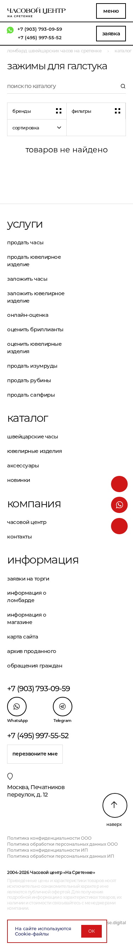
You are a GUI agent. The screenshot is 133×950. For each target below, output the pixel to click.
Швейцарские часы (32, 436)
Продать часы (25, 242)
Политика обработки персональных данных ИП (60, 856)
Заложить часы (27, 278)
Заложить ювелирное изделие (36, 297)
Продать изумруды (32, 365)
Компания (34, 503)
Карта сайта (22, 636)
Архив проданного (31, 651)
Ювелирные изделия (34, 451)
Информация (37, 559)
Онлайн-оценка (27, 314)
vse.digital (115, 922)
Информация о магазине (26, 618)
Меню (110, 10)
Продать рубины (29, 380)
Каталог (27, 418)
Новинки (18, 480)
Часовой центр (26, 522)
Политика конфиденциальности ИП (47, 850)
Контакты (19, 536)
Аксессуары (23, 465)
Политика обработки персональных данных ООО (62, 844)
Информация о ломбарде (26, 596)
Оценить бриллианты (35, 329)
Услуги (25, 223)
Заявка (111, 33)
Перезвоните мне (35, 754)
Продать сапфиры (31, 394)
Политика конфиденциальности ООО (49, 838)
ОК (91, 931)
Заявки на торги (28, 578)
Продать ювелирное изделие (34, 260)
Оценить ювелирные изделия (34, 347)
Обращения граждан (34, 665)
